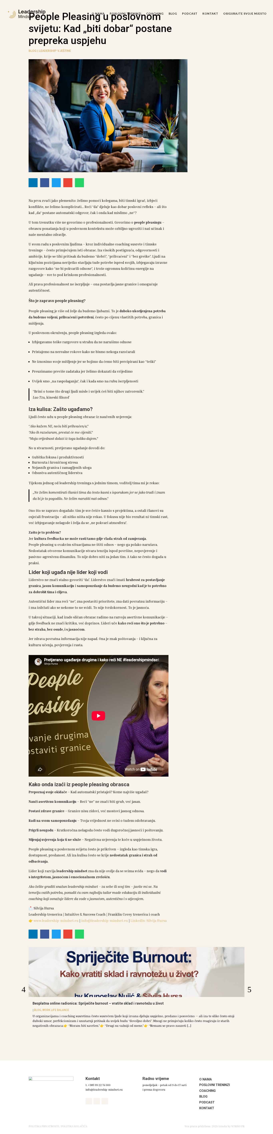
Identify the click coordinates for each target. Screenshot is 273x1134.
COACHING (155, 13)
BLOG (173, 13)
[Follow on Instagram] (97, 1101)
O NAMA (98, 13)
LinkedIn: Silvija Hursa (149, 920)
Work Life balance (55, 1010)
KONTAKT (210, 13)
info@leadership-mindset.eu (104, 920)
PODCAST (189, 13)
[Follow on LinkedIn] (105, 1101)
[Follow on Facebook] (89, 1101)
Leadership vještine (55, 51)
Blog (33, 51)
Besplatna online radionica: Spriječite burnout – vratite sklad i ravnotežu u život (98, 1003)
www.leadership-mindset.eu (56, 920)
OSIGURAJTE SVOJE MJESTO (245, 13)
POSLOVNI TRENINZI (125, 13)
